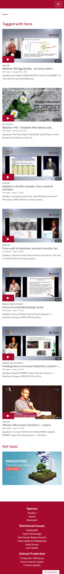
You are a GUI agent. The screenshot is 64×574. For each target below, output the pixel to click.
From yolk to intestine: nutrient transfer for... (30, 248)
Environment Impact (32, 561)
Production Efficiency (12, 304)
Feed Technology (32, 533)
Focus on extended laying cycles (23, 307)
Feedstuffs (32, 530)
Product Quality (32, 565)
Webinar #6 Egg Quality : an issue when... (28, 68)
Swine (32, 516)
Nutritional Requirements (32, 537)
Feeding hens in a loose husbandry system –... (31, 366)
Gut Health (7, 124)
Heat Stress (32, 544)
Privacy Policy (50, 572)
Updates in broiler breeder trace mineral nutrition (27, 187)
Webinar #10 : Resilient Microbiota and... (27, 127)
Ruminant (32, 519)
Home (5, 14)
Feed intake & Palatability (32, 540)
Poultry (6, 65)
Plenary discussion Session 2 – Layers (26, 425)
